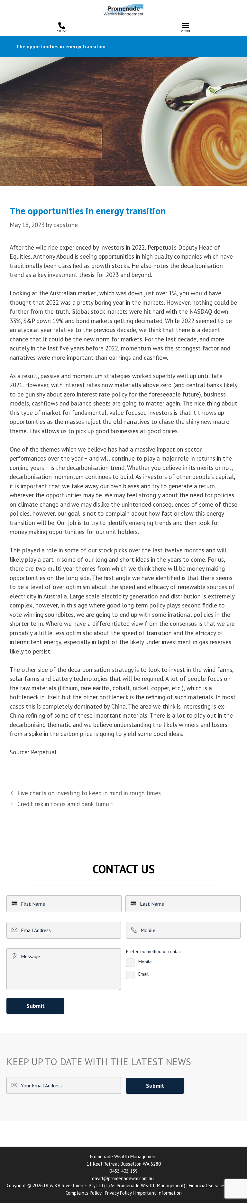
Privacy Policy (118, 1193)
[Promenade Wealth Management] (123, 9)
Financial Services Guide (213, 1185)
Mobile (145, 962)
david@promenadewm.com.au (123, 1178)
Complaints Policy (83, 1193)
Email (143, 974)
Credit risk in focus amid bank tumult (65, 804)
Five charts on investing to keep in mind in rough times (89, 793)
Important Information (158, 1193)
